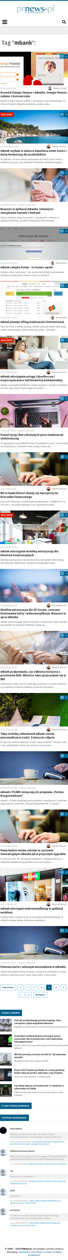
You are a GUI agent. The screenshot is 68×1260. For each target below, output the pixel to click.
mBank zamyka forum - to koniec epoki (26, 267)
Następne (40, 995)
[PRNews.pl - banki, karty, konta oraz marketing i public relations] (34, 9)
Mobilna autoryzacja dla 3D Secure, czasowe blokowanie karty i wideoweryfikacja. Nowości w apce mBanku (33, 613)
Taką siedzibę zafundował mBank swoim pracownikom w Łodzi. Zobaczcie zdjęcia (27, 735)
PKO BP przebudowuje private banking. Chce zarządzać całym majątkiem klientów (37, 1022)
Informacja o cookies (41, 1252)
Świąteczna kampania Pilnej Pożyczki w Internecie (47, 1164)
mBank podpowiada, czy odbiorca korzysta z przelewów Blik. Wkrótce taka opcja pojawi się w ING (33, 675)
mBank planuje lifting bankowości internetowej (32, 322)
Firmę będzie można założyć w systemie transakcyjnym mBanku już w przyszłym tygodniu (33, 852)
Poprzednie (8, 987)
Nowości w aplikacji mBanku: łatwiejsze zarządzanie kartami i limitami (27, 211)
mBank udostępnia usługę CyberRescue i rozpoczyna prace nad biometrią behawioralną (31, 378)
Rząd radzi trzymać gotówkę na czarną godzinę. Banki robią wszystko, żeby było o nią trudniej (39, 1071)
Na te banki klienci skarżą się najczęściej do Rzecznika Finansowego (29, 495)
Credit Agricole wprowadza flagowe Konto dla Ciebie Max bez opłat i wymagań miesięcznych (37, 1143)
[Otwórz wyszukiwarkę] (64, 22)
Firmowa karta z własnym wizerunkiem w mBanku (33, 967)
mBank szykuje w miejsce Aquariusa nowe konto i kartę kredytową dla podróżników (33, 152)
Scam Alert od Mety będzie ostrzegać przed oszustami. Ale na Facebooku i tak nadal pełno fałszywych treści (38, 1039)
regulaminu (24, 1252)
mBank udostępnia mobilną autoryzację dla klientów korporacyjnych (29, 553)
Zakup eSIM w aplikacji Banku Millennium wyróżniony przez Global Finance (35, 1202)
